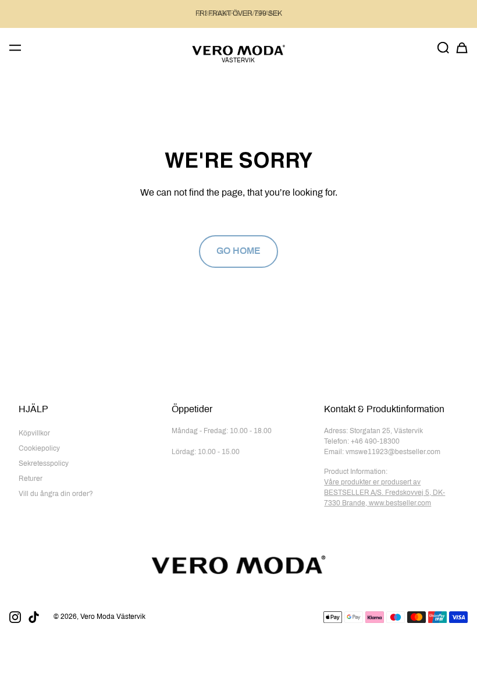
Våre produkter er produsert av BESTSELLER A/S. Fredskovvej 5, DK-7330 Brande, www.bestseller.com (384, 493)
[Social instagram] (15, 617)
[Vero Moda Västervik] (238, 50)
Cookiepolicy (39, 448)
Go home (238, 251)
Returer (30, 479)
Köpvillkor (34, 433)
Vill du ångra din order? (56, 494)
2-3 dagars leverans (238, 13)
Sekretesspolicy (44, 464)
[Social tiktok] (34, 617)
